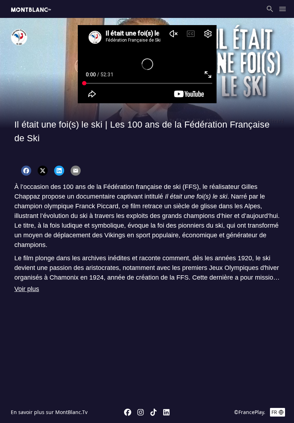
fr (274, 412)
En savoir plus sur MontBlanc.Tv (49, 412)
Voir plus (26, 289)
